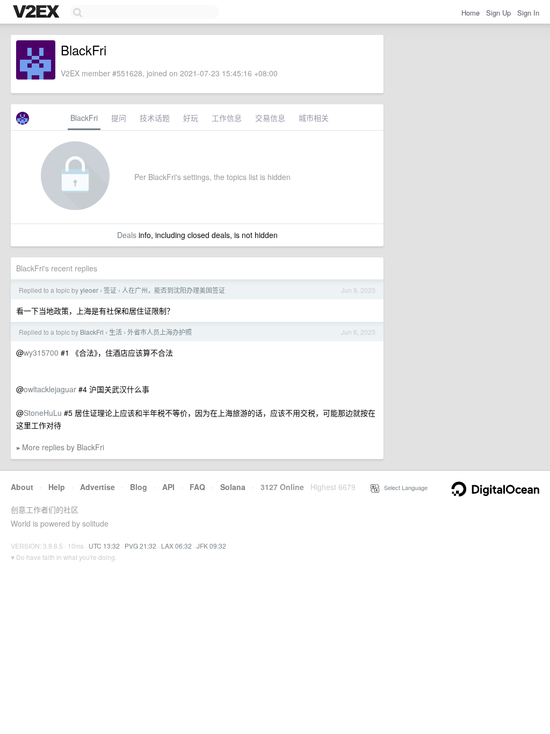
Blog (138, 486)
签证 (110, 289)
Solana (232, 486)
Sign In (528, 13)
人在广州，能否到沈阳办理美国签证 (173, 289)
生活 (115, 331)
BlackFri (84, 117)
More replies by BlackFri (63, 447)
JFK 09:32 (211, 545)
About (22, 486)
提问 (118, 117)
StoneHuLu (43, 412)
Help (56, 486)
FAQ (197, 486)
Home (470, 13)
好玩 (190, 117)
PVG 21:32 (140, 545)
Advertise (97, 486)
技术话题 (155, 117)
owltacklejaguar (50, 389)
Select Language (403, 487)
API (168, 486)
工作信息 (227, 117)
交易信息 (270, 117)
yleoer (89, 289)
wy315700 (41, 352)
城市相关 (314, 117)
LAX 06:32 (176, 545)
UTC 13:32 (104, 545)
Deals (126, 234)
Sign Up (498, 13)
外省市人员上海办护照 (159, 331)
